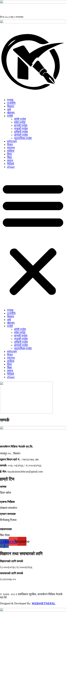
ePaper (11, 166)
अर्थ (9, 109)
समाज (10, 160)
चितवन (10, 106)
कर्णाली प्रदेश (21, 134)
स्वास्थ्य (11, 147)
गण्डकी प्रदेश (21, 128)
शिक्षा (9, 157)
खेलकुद (11, 112)
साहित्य (10, 150)
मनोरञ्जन (12, 141)
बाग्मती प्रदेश (20, 125)
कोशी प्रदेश (20, 119)
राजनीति (11, 103)
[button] (33, 238)
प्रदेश (10, 115)
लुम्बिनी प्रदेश (21, 131)
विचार (10, 144)
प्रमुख (10, 99)
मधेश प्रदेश (19, 122)
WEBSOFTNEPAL (43, 603)
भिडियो (10, 163)
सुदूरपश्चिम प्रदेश (23, 138)
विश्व (9, 154)
